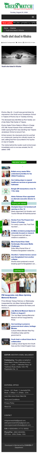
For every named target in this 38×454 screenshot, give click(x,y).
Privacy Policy (9, 403)
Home (6, 28)
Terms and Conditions (11, 399)
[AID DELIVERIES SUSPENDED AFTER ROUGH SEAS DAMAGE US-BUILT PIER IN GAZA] (37, 227)
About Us (7, 406)
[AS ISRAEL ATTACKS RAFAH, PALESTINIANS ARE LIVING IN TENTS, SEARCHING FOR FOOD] (1, 227)
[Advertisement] (19, 88)
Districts (13, 28)
